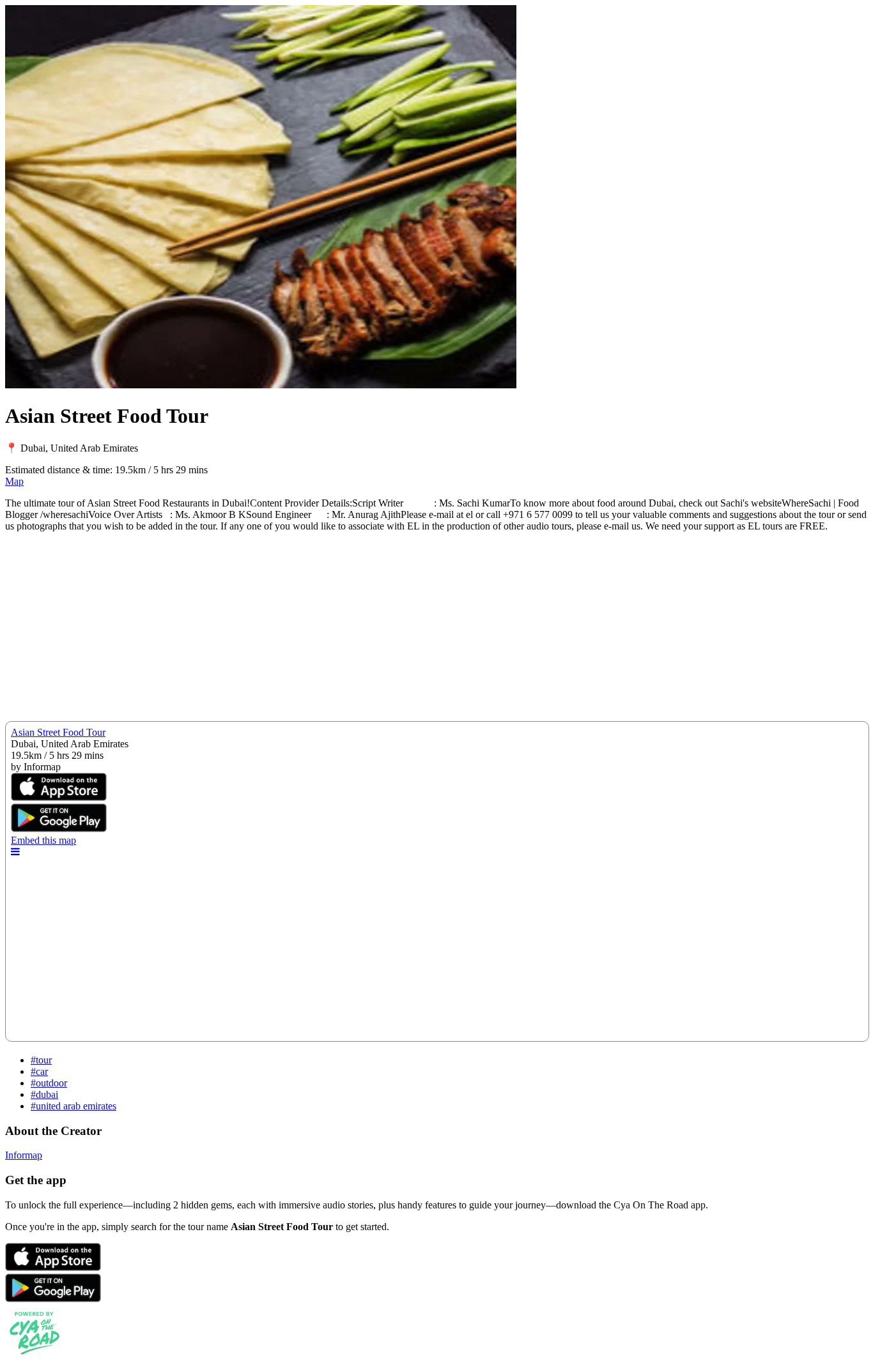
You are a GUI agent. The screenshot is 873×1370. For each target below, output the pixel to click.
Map (14, 481)
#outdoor (49, 1082)
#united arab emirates (73, 1105)
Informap (23, 1155)
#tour (41, 1059)
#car (39, 1071)
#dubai (44, 1094)
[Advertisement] (388, 631)
